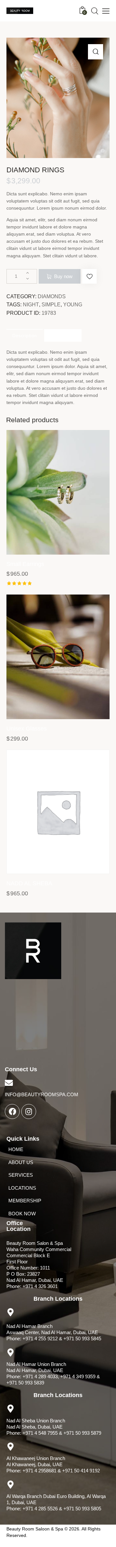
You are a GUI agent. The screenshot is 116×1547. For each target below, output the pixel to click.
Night (31, 304)
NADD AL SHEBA (29, 883)
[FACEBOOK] (12, 1111)
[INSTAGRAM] (28, 1111)
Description (24, 335)
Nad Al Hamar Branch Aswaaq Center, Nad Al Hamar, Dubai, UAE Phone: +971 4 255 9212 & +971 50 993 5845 (53, 1332)
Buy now (63, 276)
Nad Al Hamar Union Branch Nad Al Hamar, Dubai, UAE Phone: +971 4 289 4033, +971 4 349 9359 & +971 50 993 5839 (53, 1373)
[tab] (25, 335)
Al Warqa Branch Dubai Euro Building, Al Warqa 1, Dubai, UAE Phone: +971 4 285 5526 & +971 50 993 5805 (56, 1502)
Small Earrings (25, 564)
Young (72, 304)
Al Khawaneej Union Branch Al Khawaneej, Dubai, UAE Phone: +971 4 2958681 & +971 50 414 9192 (53, 1464)
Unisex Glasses (26, 728)
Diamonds (52, 296)
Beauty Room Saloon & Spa (34, 1528)
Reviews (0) (63, 335)
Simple (51, 304)
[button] (89, 276)
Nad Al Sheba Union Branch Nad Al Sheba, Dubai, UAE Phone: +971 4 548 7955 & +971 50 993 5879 (53, 1427)
